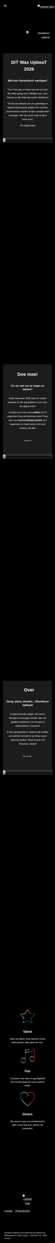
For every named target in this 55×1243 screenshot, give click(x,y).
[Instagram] (5, 13)
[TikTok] (27, 13)
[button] (5, 6)
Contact (8, 1211)
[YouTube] (12, 13)
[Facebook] (20, 13)
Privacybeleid (22, 1211)
